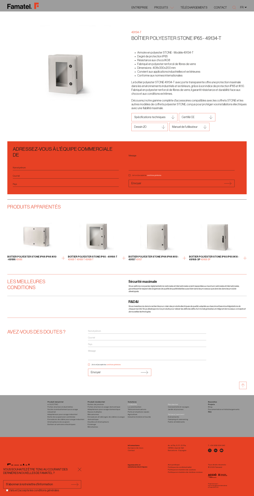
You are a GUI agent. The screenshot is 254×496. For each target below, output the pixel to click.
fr (242, 7)
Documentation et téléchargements (224, 409)
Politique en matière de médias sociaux (185, 472)
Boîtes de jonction (96, 404)
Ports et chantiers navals (138, 412)
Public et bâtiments (176, 422)
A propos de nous (135, 448)
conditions (150, 175)
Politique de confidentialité (180, 467)
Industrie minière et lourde (139, 417)
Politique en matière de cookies (182, 470)
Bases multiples (95, 412)
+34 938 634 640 (217, 445)
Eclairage (92, 424)
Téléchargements (193, 7)
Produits (161, 7)
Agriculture (132, 414)
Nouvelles (212, 402)
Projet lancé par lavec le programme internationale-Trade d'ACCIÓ (217, 485)
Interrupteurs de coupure (58, 422)
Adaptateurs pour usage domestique (104, 409)
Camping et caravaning (178, 419)
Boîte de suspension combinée (61, 417)
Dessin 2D (140, 126)
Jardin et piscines (175, 409)
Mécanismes (93, 414)
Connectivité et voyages (178, 407)
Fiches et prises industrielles (60, 407)
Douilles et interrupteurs (98, 422)
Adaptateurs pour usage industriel (62, 414)
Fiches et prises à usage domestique (104, 407)
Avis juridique (174, 465)
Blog (210, 407)
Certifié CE (188, 117)
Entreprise (140, 7)
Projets (211, 404)
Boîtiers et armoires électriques (61, 424)
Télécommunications (137, 409)
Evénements (173, 417)
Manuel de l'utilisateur (185, 126)
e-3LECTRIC (52, 404)
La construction (134, 407)
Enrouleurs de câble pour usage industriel (65, 419)
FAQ (210, 412)
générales (157, 175)
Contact (220, 7)
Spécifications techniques (150, 117)
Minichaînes (93, 427)
